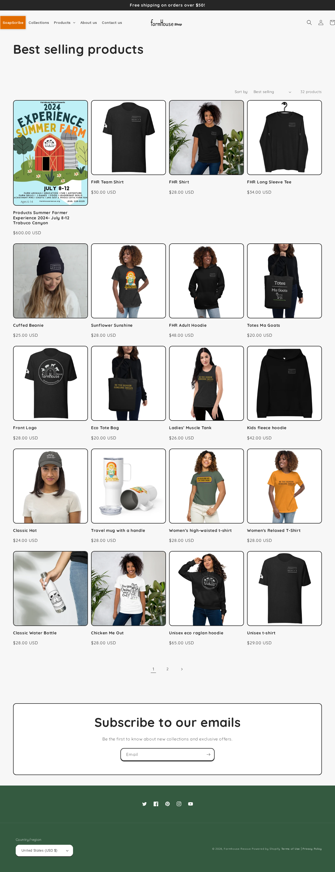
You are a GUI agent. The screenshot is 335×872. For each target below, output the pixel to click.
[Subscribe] (208, 754)
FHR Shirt (179, 181)
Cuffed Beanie (28, 325)
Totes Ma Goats (263, 325)
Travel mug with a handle (118, 530)
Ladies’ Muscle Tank (190, 427)
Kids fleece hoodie (267, 427)
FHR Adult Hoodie (188, 325)
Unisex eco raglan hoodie (196, 632)
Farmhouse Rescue (237, 849)
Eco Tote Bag (105, 427)
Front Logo (25, 427)
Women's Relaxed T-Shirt (274, 530)
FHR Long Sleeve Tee (269, 181)
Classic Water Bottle (35, 632)
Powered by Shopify (266, 849)
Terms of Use (290, 849)
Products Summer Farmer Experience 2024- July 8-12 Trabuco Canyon (41, 217)
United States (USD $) (39, 850)
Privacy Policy (312, 849)
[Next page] (181, 669)
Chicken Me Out (107, 632)
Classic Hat (25, 530)
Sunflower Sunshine (112, 325)
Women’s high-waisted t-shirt (200, 530)
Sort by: (241, 91)
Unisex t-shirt (261, 632)
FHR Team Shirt (107, 181)
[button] (309, 22)
